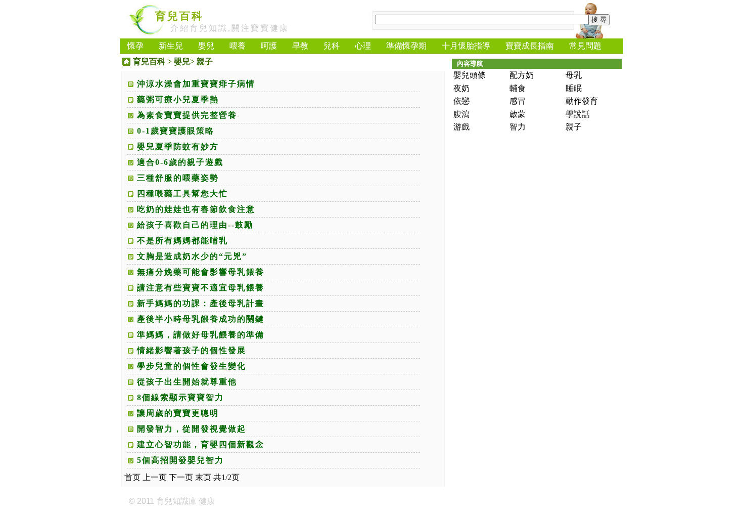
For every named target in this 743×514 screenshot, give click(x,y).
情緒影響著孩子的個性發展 (191, 350)
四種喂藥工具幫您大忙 (182, 193)
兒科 (331, 45)
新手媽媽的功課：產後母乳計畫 (200, 303)
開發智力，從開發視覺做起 (191, 428)
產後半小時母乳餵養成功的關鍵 (200, 319)
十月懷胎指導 (466, 45)
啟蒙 (517, 114)
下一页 (181, 477)
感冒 (517, 101)
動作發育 (582, 101)
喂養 (237, 45)
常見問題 (585, 45)
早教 (300, 45)
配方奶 (521, 75)
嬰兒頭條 (469, 75)
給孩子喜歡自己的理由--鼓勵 (195, 225)
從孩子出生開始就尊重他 (187, 381)
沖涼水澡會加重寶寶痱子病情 (196, 83)
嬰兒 (206, 45)
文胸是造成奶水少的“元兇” (192, 256)
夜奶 (461, 88)
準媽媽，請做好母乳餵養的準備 (200, 334)
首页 (132, 477)
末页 (203, 477)
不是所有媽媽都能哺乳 (182, 240)
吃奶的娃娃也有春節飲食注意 (196, 209)
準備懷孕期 (406, 45)
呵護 (269, 45)
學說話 (578, 114)
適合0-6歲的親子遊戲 (180, 162)
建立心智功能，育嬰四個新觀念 (200, 444)
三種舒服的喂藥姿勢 (178, 178)
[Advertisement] (409, 228)
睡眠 (574, 88)
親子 (205, 61)
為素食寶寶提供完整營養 (187, 115)
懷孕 (135, 45)
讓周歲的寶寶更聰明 (178, 413)
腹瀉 (461, 114)
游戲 (461, 126)
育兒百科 (179, 16)
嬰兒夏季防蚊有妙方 (178, 146)
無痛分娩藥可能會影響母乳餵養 (200, 272)
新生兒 (171, 45)
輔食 (517, 88)
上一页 (155, 477)
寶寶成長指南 (529, 45)
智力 (517, 126)
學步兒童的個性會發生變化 (191, 366)
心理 (363, 45)
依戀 (461, 101)
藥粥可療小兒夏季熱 (178, 99)
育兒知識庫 (176, 501)
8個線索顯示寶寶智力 (180, 397)
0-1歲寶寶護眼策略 (175, 130)
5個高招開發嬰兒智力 (180, 460)
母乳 (574, 75)
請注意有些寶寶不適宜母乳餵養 (200, 287)
